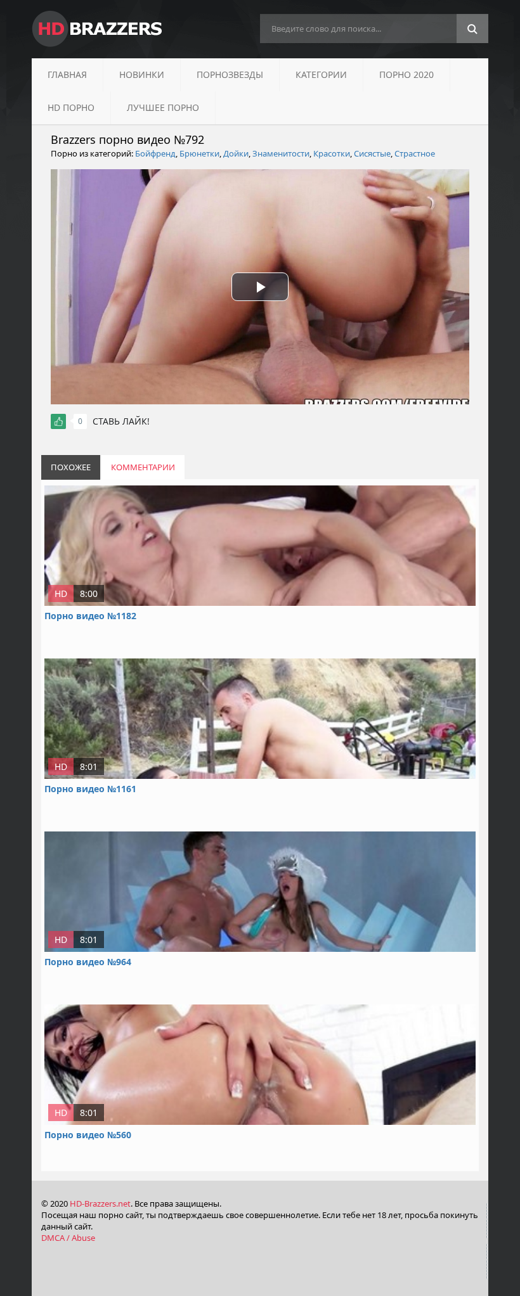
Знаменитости (280, 153)
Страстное (414, 153)
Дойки (236, 153)
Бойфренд (155, 153)
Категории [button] (321, 74)
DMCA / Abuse (68, 1237)
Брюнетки (199, 153)
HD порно (71, 107)
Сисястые (372, 153)
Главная (67, 74)
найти (472, 29)
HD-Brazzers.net (100, 1203)
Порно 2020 (406, 74)
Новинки (141, 74)
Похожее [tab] (71, 467)
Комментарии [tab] (143, 467)
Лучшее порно (163, 107)
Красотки (331, 153)
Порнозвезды (230, 74)
